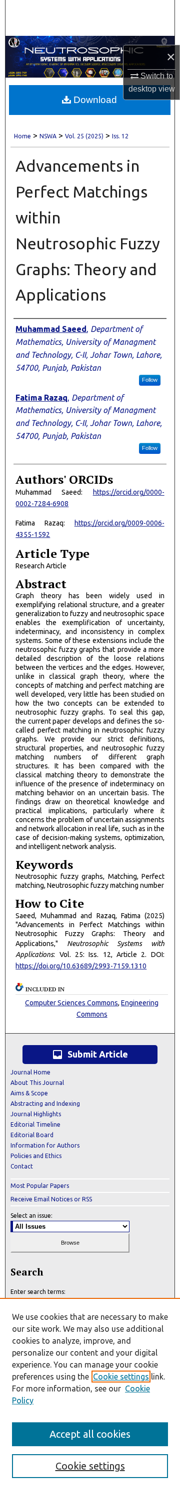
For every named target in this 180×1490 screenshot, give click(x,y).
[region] (90, 1394)
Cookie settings (121, 1376)
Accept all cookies (90, 1434)
